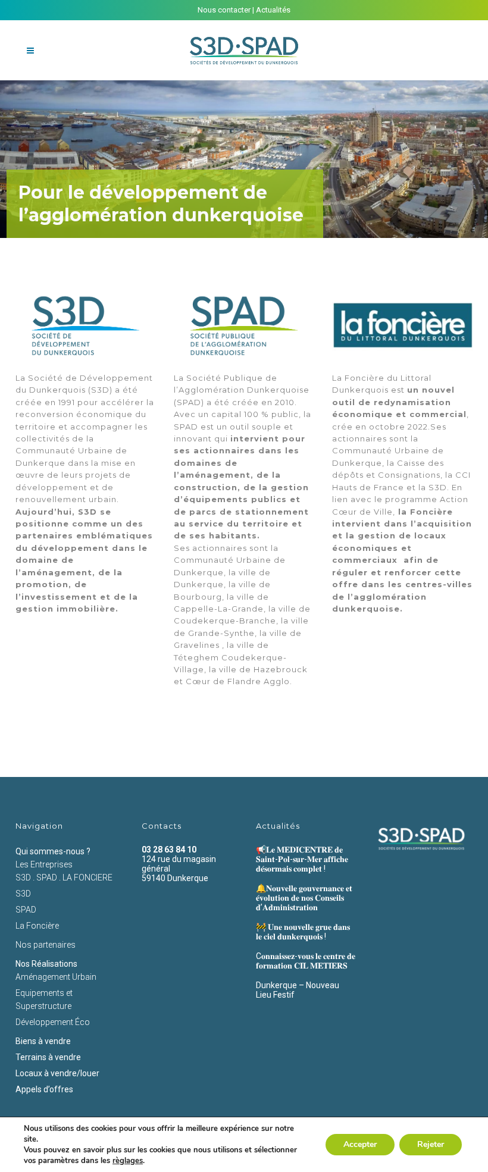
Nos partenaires (45, 944)
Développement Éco (52, 1022)
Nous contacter (224, 9)
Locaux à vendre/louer (57, 1073)
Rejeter (430, 1144)
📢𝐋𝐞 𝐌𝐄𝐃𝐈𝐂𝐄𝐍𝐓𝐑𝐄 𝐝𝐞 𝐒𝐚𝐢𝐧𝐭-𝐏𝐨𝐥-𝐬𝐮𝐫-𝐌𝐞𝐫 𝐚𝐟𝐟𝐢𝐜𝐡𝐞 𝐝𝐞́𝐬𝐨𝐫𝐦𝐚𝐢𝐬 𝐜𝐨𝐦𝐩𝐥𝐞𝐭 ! (302, 859)
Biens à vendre (43, 1041)
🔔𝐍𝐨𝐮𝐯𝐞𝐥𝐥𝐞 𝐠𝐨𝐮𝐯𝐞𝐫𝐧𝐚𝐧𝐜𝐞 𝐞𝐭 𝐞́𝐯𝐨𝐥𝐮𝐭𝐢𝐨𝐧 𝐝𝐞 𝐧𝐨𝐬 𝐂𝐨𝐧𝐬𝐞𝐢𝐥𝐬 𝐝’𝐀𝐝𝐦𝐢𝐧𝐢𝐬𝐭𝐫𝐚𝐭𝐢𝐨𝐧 (304, 897)
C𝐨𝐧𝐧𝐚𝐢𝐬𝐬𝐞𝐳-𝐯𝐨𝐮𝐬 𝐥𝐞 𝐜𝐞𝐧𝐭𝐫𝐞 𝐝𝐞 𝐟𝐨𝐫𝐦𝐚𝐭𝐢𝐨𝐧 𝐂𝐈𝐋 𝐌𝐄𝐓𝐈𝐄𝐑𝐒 (305, 960)
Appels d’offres (44, 1089)
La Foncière (37, 925)
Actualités (273, 9)
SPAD (25, 909)
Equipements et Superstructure (44, 999)
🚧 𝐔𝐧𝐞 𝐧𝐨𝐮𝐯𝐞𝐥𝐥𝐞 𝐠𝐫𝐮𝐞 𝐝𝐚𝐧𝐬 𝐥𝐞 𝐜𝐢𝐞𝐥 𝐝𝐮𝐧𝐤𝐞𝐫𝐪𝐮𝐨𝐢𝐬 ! (303, 931)
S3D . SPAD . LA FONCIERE (63, 877)
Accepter (360, 1144)
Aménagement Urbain (55, 977)
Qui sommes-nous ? (52, 851)
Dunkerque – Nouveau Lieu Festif (297, 989)
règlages (127, 1160)
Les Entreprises (44, 864)
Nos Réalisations (46, 964)
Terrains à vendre (48, 1057)
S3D (23, 893)
